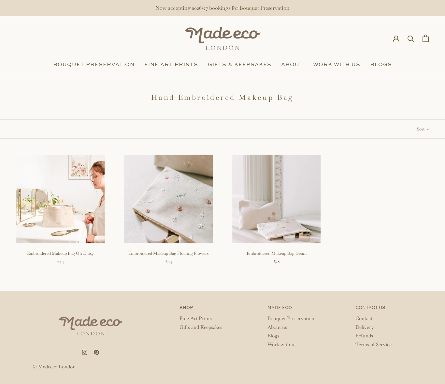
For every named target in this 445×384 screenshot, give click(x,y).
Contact (363, 318)
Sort (421, 129)
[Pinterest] (96, 351)
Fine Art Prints (171, 65)
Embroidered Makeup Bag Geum (277, 253)
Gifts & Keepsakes (239, 65)
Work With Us (336, 65)
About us (277, 327)
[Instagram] (84, 351)
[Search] (411, 38)
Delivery (364, 327)
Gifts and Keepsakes (200, 327)
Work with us (281, 344)
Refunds (364, 335)
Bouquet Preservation (94, 65)
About (292, 65)
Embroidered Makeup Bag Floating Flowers (168, 253)
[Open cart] (426, 38)
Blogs (381, 65)
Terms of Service (373, 344)
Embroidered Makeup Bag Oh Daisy (60, 253)
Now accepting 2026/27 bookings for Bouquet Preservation (222, 8)
